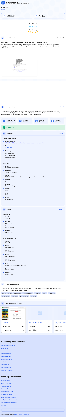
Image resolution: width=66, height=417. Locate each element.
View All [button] (62, 107)
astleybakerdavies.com (8, 397)
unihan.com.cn (6, 354)
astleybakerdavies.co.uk (9, 400)
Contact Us (33, 410)
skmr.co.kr (4, 348)
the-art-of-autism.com (8, 345)
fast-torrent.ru (6, 356)
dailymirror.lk (5, 362)
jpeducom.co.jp (6, 383)
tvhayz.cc (4, 405)
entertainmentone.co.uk (9, 403)
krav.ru (26, 113)
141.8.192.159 (8, 147)
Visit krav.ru (5, 10)
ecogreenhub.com (7, 359)
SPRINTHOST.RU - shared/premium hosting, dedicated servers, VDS (24, 143)
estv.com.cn (5, 365)
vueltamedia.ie (5, 380)
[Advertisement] (32, 54)
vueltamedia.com (6, 386)
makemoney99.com (7, 370)
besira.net (4, 389)
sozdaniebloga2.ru (35, 323)
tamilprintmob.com (7, 391)
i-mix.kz (5, 323)
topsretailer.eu (6, 367)
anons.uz (4, 351)
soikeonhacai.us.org (7, 394)
